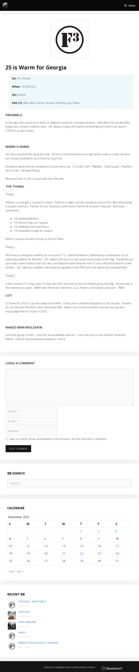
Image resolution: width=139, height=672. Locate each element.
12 (28, 546)
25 (10, 561)
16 (99, 546)
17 (117, 546)
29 (81, 561)
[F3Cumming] (5, 5)
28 (63, 561)
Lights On (24, 611)
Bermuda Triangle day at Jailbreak (38, 642)
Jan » (20, 571)
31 (117, 561)
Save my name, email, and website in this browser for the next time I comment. (58, 439)
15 (81, 546)
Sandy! (22, 632)
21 (63, 554)
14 (63, 546)
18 (10, 554)
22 (81, 554)
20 (46, 554)
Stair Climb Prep (27, 622)
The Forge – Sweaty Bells (32, 601)
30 (99, 561)
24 (117, 554)
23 (99, 554)
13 (46, 546)
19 (28, 554)
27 (46, 561)
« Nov (11, 571)
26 (28, 561)
